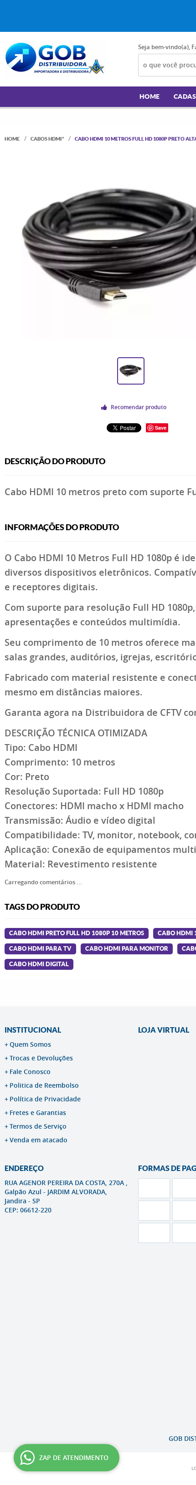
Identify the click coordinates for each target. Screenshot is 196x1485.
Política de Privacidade (45, 1099)
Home (149, 96)
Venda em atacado (38, 1139)
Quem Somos (30, 1044)
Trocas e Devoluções (41, 1058)
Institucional (33, 1030)
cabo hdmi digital (39, 964)
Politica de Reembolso (44, 1085)
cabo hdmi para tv (40, 948)
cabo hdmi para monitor (126, 948)
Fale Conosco (30, 1071)
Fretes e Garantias (38, 1112)
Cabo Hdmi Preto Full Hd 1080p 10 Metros (76, 933)
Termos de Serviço (38, 1126)
